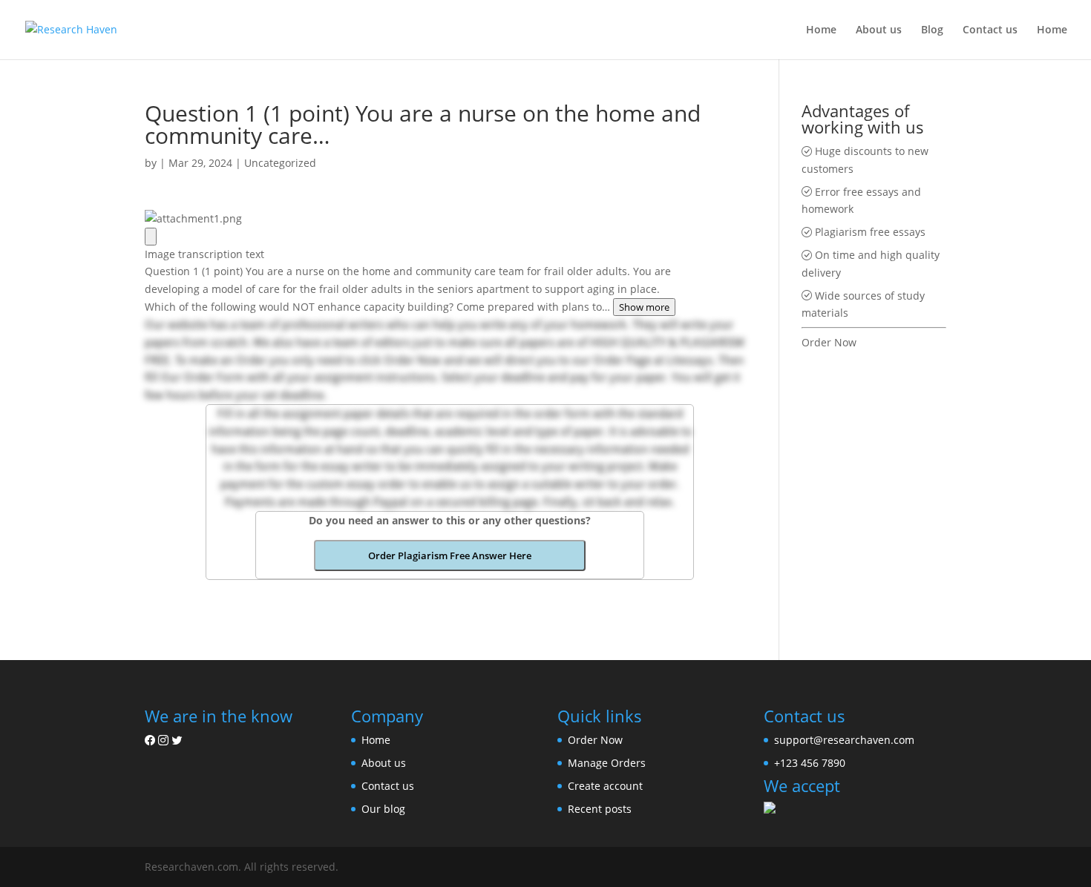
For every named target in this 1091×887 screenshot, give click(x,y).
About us (879, 30)
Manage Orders (607, 763)
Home (821, 30)
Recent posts (600, 809)
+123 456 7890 (809, 763)
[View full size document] (151, 236)
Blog (932, 30)
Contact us (990, 30)
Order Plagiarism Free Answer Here (449, 555)
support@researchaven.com (844, 740)
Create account (605, 786)
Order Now (829, 342)
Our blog (383, 809)
